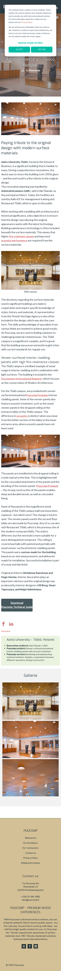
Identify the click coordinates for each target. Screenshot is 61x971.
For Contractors (30, 847)
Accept (19, 49)
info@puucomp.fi (30, 899)
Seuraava (5, 631)
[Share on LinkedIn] (11, 624)
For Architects (30, 842)
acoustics (22, 415)
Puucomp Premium (37, 395)
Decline (42, 49)
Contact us (30, 852)
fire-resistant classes (21, 236)
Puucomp (34, 70)
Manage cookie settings (30, 43)
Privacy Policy (26, 22)
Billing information (30, 862)
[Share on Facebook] (5, 624)
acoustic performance (14, 240)
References (30, 837)
